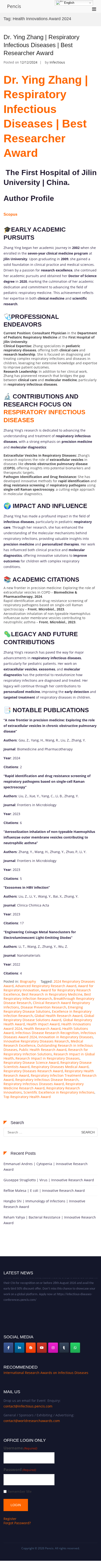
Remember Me (19, 1491)
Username (20, 1448)
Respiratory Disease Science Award (31, 1062)
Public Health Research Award (42, 1049)
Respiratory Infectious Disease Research (46, 1079)
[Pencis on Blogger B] (31, 1348)
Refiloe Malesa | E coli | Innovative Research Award (44, 1190)
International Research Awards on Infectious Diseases (46, 1372)
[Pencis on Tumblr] (64, 1348)
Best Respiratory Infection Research (47, 996)
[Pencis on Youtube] (42, 1348)
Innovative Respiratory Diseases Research (36, 1041)
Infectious (57, 62)
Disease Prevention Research (43, 1007)
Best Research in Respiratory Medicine (52, 994)
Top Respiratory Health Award (27, 1097)
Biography (28, 981)
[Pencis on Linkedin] (19, 1348)
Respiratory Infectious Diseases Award (34, 1084)
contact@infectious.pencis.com (28, 1406)
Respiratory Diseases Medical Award (60, 1067)
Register (10, 1518)
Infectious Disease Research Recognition (47, 1033)
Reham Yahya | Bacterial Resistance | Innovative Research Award (50, 1220)
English (68, 2)
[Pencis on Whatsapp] (75, 1348)
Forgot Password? (17, 1523)
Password (20, 1469)
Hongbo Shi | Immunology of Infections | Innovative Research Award (44, 1204)
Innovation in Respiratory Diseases (66, 1037)
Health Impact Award (43, 1024)
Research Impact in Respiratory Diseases (48, 1058)
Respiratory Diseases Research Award (33, 1071)
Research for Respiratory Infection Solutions (46, 1051)
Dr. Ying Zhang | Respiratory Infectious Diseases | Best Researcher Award (41, 45)
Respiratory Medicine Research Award (44, 1086)
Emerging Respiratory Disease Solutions (43, 1009)
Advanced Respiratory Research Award (45, 986)
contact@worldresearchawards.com (32, 1420)
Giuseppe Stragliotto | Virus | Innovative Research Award (49, 1180)
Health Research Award (42, 1028)
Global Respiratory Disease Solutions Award (49, 1017)
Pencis (14, 6)
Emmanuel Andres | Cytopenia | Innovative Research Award (46, 1167)
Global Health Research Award (58, 1015)
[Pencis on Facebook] (8, 1348)
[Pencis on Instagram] (53, 1348)
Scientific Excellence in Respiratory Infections (58, 1092)
